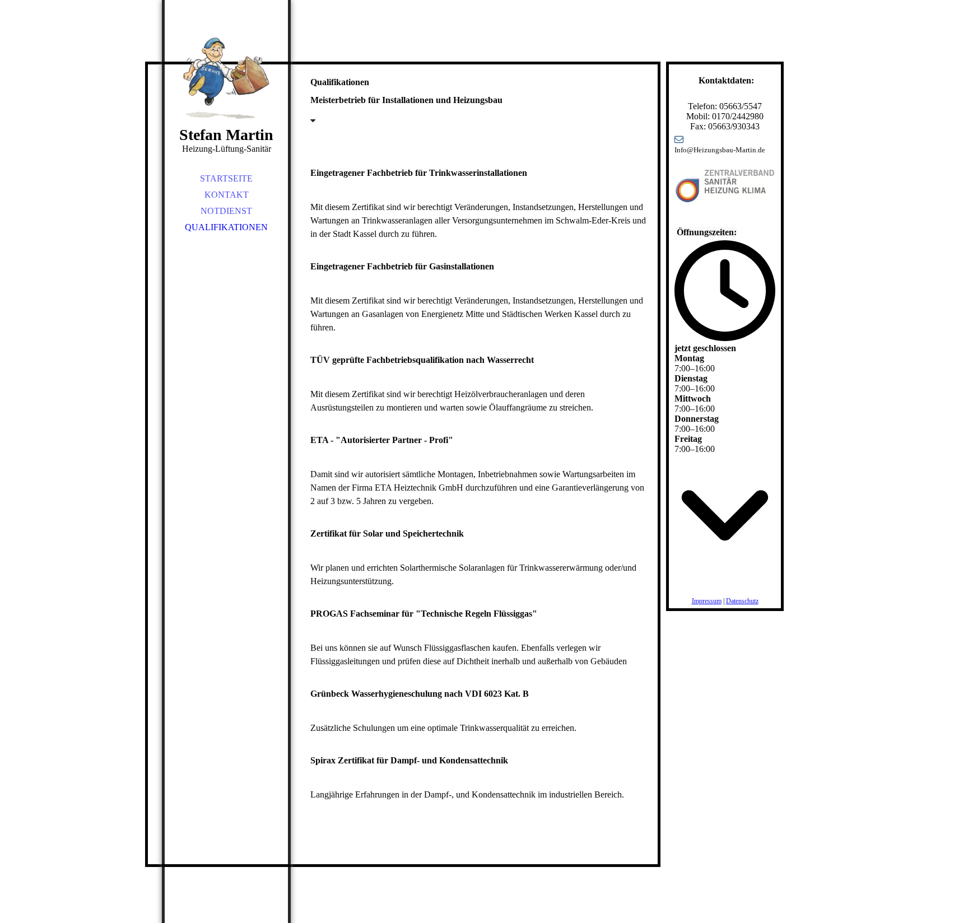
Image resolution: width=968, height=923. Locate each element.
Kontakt (226, 194)
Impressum (707, 601)
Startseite (226, 178)
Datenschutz (742, 601)
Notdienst (226, 211)
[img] (226, 78)
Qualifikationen (226, 227)
